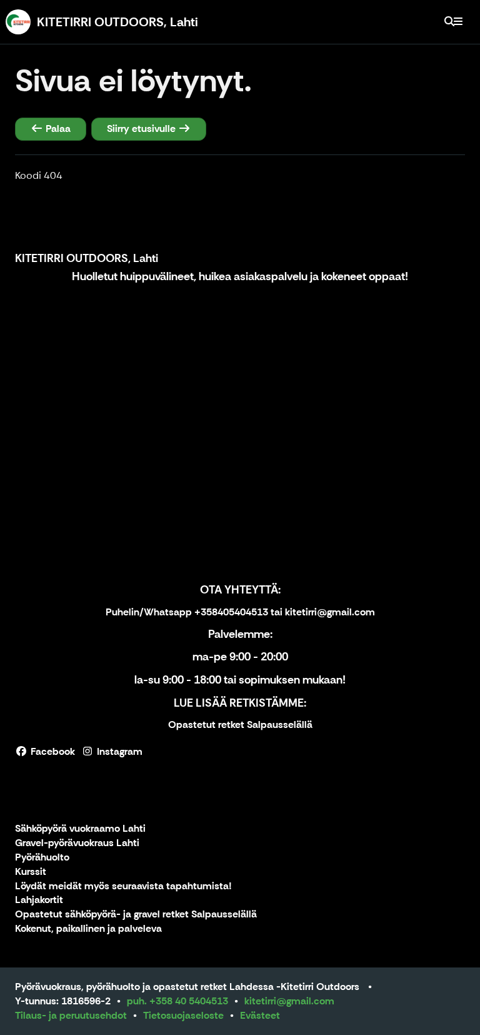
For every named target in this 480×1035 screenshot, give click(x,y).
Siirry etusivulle (142, 128)
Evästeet (260, 1015)
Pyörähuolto (42, 858)
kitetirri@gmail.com (289, 1000)
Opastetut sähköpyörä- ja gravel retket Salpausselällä (136, 915)
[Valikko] (458, 22)
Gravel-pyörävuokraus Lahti (77, 843)
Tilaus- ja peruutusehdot (71, 1015)
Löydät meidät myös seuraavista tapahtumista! (123, 886)
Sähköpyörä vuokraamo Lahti (80, 829)
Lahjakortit (39, 900)
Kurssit (30, 872)
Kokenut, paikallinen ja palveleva (88, 929)
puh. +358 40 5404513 (177, 1000)
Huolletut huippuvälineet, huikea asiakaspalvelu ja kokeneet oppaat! (240, 276)
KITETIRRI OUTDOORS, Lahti (86, 258)
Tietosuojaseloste (183, 1015)
